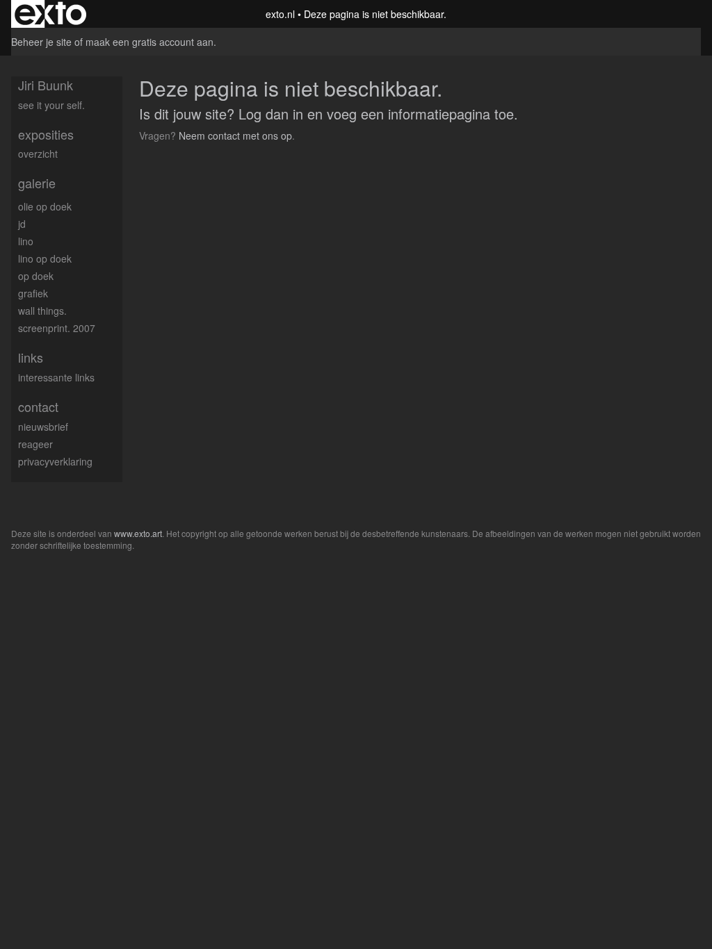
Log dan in (270, 114)
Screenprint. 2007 (56, 328)
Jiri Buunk (45, 85)
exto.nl (280, 14)
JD (22, 224)
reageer (35, 444)
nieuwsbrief (43, 427)
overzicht (38, 153)
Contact (38, 406)
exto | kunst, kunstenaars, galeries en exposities (50, 14)
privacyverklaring (55, 461)
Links (30, 357)
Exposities (46, 134)
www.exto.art (138, 533)
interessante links (56, 377)
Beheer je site (41, 42)
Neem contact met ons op (235, 135)
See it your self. (51, 105)
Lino (25, 241)
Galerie (37, 183)
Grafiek (33, 293)
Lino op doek (45, 258)
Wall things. (42, 310)
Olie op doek (45, 206)
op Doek (36, 276)
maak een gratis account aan (149, 42)
